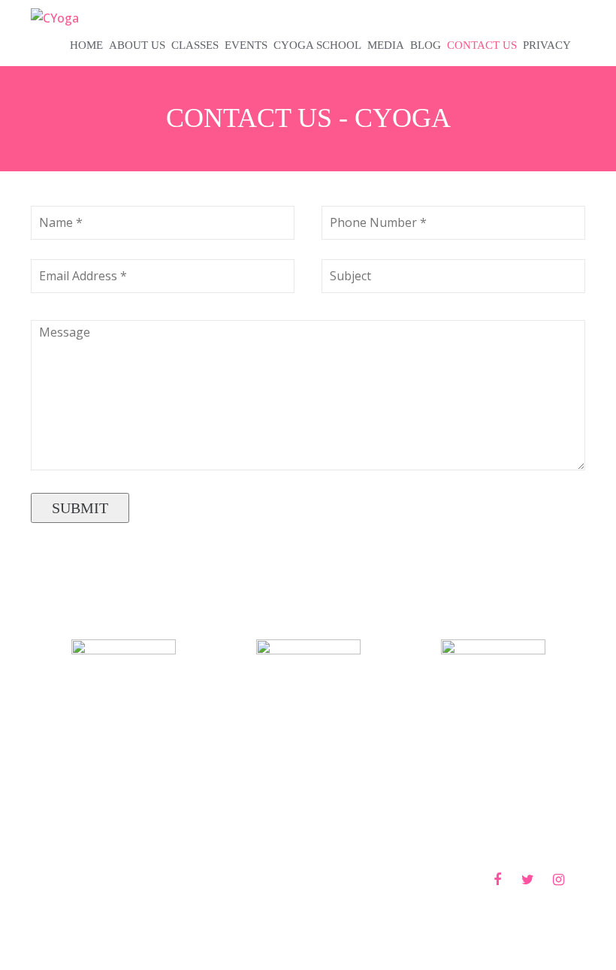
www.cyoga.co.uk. (134, 879)
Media (385, 45)
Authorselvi (378, 879)
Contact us (482, 45)
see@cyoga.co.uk (493, 814)
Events (246, 45)
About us (137, 45)
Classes (195, 45)
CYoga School (317, 45)
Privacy (547, 45)
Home (86, 45)
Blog (425, 45)
